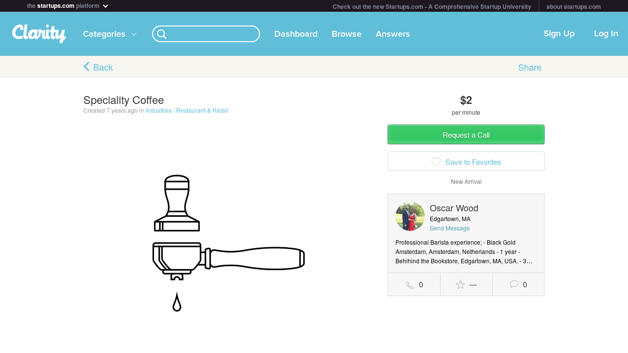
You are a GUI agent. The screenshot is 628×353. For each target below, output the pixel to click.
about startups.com (574, 6)
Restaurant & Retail (202, 110)
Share (530, 66)
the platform (64, 4)
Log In (606, 33)
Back (103, 66)
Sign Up (559, 33)
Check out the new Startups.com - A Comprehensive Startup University (432, 6)
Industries (159, 110)
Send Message (450, 228)
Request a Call (466, 134)
